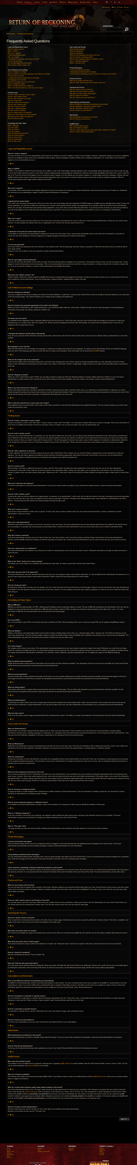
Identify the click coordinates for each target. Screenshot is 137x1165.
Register (40, 1148)
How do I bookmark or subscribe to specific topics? (85, 106)
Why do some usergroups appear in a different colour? (86, 59)
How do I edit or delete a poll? (17, 104)
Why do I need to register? (16, 49)
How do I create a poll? (15, 100)
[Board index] (46, 17)
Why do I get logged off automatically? (20, 63)
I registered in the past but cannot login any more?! (23, 59)
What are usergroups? (76, 53)
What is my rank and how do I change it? (20, 86)
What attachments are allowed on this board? (84, 117)
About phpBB (32, 1065)
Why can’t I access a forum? (17, 106)
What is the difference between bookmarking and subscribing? (89, 104)
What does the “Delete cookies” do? (19, 65)
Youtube (101, 1153)
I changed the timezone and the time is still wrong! (23, 78)
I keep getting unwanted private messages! (83, 72)
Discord (101, 1154)
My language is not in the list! (17, 80)
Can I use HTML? (13, 127)
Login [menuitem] (127, 7)
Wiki (46, 2)
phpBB (96, 351)
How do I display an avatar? (16, 84)
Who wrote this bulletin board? (79, 126)
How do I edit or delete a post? (17, 96)
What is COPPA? (13, 51)
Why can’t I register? (14, 53)
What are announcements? (16, 135)
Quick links (107, 7)
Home (20, 2)
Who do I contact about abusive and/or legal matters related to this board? (93, 130)
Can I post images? (14, 131)
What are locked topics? (15, 139)
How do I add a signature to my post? (19, 98)
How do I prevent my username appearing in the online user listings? (29, 74)
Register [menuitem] (121, 7)
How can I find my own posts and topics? (82, 97)
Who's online (10, 1151)
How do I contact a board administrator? (82, 132)
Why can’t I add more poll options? (18, 102)
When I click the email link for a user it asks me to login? (25, 88)
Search (127, 30)
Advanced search (108, 26)
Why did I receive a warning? (17, 110)
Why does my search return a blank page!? (83, 93)
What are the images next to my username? (21, 82)
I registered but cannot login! (16, 55)
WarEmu (71, 1150)
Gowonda (71, 1148)
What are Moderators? (76, 51)
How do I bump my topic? (16, 118)
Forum (38, 2)
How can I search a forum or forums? (81, 89)
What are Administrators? (77, 49)
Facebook (102, 1150)
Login (39, 1150)
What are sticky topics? (15, 137)
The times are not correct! (16, 76)
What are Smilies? (13, 129)
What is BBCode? (13, 125)
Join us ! (29, 2)
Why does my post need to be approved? (20, 116)
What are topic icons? (14, 141)
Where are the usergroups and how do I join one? (85, 55)
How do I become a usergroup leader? (81, 57)
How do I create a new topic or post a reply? (21, 94)
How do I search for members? (79, 95)
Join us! (9, 1157)
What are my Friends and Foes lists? (81, 80)
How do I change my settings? (17, 72)
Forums (9, 1150)
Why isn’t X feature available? (79, 128)
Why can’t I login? (13, 57)
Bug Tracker (73, 2)
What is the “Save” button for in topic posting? (22, 114)
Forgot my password (43, 1151)
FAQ (115, 7)
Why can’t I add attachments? (17, 108)
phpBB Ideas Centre (99, 1076)
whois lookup (30, 1091)
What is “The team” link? (77, 63)
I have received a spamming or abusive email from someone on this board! (93, 74)
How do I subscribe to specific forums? (82, 108)
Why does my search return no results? (82, 91)
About (96, 2)
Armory (63, 2)
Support (101, 1148)
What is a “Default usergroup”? (79, 61)
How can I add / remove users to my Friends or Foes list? (87, 82)
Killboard (54, 2)
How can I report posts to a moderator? (20, 112)
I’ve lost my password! (15, 61)
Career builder (86, 2)
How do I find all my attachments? (80, 119)
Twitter (101, 1151)
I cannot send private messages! (80, 70)
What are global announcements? (18, 133)
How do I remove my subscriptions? (81, 110)
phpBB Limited (64, 1063)
